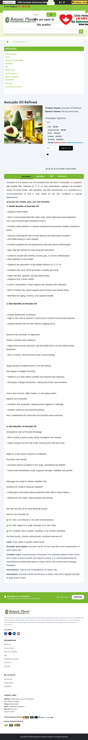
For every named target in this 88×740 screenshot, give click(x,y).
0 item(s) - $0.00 (81, 2)
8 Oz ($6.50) (53, 127)
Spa (6, 67)
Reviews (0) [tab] (62, 176)
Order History (9, 683)
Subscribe (78, 597)
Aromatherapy (10, 54)
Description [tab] (26, 176)
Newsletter (8, 686)
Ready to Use (10, 70)
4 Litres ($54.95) (55, 136)
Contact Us (8, 662)
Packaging (9, 63)
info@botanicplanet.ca (74, 142)
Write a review (71, 168)
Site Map (7, 666)
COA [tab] (51, 176)
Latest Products (11, 73)
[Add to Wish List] (47, 154)
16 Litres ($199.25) (55, 139)
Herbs (7, 57)
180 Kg (65, 142)
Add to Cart (66, 148)
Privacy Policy (8, 648)
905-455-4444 (14, 704)
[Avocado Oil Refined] (23, 125)
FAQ (5, 655)
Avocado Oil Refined (20, 42)
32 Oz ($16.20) (54, 133)
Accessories (9, 80)
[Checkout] (64, 2)
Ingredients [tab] (40, 176)
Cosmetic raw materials (14, 60)
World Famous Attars (13, 87)
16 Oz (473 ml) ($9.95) (57, 130)
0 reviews (62, 168)
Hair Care (8, 83)
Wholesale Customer (11, 659)
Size (48, 122)
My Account (8, 679)
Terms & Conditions (11, 652)
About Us (7, 644)
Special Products (11, 77)
